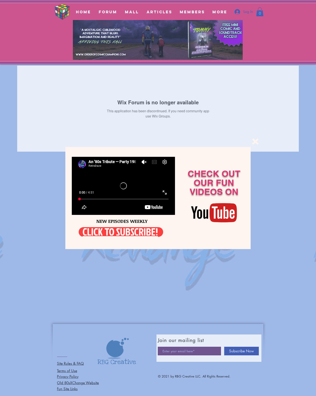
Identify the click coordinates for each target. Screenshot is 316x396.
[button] (255, 141)
